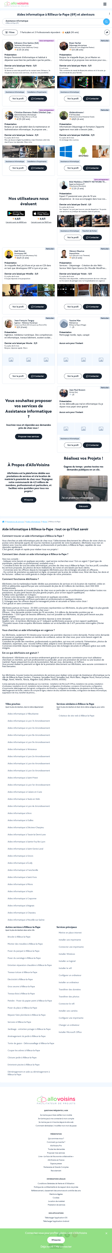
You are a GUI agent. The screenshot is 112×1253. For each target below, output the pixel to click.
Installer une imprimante (70, 939)
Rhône (44, 522)
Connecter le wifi (66, 1003)
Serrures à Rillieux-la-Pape (19, 1022)
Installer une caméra (68, 1010)
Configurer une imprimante (71, 1017)
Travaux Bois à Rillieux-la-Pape (21, 993)
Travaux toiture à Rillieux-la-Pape (22, 972)
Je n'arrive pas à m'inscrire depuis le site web (56, 1122)
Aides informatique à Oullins (20, 820)
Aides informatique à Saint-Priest (23, 777)
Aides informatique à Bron (20, 813)
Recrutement (56, 1170)
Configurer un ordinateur (70, 975)
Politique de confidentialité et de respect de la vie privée (56, 1187)
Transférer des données (70, 989)
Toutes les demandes (56, 1149)
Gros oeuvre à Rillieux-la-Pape (21, 986)
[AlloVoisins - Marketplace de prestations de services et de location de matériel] (16, 5)
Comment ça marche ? (56, 1142)
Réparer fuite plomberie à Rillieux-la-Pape (27, 1014)
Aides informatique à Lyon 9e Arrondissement (29, 742)
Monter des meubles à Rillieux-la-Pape (25, 943)
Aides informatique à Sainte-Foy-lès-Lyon (26, 841)
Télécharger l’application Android (56, 1221)
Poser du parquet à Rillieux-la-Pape (23, 951)
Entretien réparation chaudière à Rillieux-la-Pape (30, 965)
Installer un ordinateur (69, 982)
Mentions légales (56, 1194)
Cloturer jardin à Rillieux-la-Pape (22, 1057)
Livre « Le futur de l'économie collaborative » (56, 1156)
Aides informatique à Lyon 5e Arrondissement (29, 770)
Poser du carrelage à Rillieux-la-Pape (24, 958)
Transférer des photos (69, 996)
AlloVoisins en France (56, 1160)
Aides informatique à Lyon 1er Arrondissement (29, 784)
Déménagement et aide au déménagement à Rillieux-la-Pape (29, 1073)
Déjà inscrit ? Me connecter (56, 1246)
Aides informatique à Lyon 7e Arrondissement (29, 720)
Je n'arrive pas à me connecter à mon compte (56, 1118)
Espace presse (56, 1163)
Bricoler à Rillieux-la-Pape (19, 936)
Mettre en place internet (70, 932)
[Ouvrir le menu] (105, 4)
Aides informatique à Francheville (23, 870)
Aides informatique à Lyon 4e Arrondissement (29, 806)
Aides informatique (33, 522)
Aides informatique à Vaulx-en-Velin (24, 799)
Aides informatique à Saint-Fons (22, 877)
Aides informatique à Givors (20, 855)
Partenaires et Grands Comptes (56, 1167)
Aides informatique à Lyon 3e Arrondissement (29, 728)
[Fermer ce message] (106, 1234)
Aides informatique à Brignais (21, 905)
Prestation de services (56, 1205)
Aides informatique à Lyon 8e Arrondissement (29, 735)
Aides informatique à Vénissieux (22, 749)
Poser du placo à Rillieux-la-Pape (22, 1007)
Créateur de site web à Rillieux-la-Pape (76, 715)
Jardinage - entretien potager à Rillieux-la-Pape (29, 1029)
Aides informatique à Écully (20, 863)
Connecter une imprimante (71, 946)
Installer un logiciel (67, 961)
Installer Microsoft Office (70, 1032)
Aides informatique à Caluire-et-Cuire (25, 791)
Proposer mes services (56, 1153)
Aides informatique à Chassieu (22, 912)
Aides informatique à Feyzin (20, 891)
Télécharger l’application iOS (56, 1217)
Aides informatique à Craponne (22, 898)
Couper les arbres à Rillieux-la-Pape (24, 1050)
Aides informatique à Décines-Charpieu (26, 827)
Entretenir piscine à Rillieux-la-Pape (24, 1064)
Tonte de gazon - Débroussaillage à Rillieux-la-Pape (31, 1043)
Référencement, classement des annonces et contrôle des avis (56, 1190)
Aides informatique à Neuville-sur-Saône (26, 919)
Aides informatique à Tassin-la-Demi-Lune (27, 834)
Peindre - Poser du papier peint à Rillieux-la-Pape (30, 1000)
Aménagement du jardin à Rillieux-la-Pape (27, 1036)
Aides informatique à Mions (20, 884)
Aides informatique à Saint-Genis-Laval (25, 848)
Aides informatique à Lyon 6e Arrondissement (29, 763)
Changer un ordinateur (69, 1025)
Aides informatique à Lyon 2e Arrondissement (29, 756)
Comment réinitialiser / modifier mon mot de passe (56, 1125)
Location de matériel (56, 1201)
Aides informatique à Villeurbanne (23, 713)
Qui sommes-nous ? (56, 1138)
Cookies (56, 1197)
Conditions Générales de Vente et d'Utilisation (56, 1183)
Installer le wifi (65, 968)
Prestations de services (15, 522)
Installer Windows (67, 954)
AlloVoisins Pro (56, 1145)
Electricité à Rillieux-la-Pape (20, 979)
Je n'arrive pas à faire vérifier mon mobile (56, 1115)
